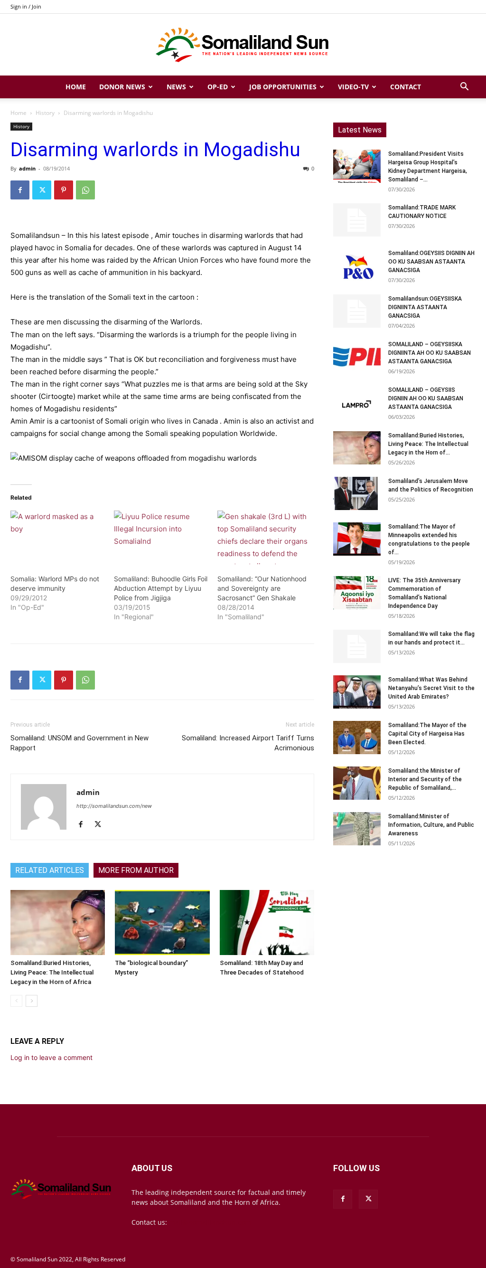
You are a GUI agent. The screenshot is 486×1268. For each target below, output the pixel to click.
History (45, 113)
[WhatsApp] (85, 189)
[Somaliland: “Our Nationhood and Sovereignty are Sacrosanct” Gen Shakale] (264, 537)
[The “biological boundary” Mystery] (162, 922)
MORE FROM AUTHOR (136, 870)
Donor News (122, 86)
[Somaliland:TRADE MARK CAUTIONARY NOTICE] (357, 220)
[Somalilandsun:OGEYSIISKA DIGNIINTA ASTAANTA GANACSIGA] (357, 311)
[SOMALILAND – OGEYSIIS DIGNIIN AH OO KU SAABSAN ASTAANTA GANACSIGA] (357, 402)
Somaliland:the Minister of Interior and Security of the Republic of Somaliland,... (425, 779)
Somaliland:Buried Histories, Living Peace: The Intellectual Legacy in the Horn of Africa (51, 972)
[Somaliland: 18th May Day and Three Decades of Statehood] (267, 922)
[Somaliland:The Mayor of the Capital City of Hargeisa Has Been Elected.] (357, 737)
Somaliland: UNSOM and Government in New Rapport (79, 743)
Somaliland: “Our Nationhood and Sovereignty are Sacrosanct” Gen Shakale (262, 588)
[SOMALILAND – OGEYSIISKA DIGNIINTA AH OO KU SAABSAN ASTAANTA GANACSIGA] (357, 356)
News (176, 86)
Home (75, 86)
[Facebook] (19, 189)
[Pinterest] (63, 189)
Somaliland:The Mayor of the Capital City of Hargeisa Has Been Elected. (427, 734)
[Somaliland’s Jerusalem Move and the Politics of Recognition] (357, 493)
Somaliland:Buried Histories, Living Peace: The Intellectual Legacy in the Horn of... (428, 444)
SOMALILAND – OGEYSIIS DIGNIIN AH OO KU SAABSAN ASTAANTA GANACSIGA (425, 398)
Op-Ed (217, 86)
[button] (464, 87)
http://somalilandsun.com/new (114, 806)
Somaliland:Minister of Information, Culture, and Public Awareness (431, 825)
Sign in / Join (25, 6)
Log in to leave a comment (51, 1057)
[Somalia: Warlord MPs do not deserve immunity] (57, 537)
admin (27, 168)
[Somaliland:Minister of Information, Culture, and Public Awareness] (357, 828)
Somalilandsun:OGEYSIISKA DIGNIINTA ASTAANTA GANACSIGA (425, 307)
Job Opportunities (283, 86)
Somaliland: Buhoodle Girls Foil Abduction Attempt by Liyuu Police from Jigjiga (160, 588)
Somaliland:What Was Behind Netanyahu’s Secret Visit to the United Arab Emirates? (431, 688)
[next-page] (31, 1001)
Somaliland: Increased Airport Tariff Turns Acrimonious (248, 743)
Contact (405, 86)
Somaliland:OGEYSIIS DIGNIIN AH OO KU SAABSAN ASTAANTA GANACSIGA (431, 262)
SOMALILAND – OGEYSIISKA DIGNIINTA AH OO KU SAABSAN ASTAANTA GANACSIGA (429, 353)
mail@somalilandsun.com (210, 1222)
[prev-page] (16, 1001)
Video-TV (353, 86)
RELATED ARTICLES (49, 870)
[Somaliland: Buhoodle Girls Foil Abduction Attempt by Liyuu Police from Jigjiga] (161, 537)
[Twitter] (41, 189)
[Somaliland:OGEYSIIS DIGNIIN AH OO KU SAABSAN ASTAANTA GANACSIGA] (357, 265)
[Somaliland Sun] (243, 45)
